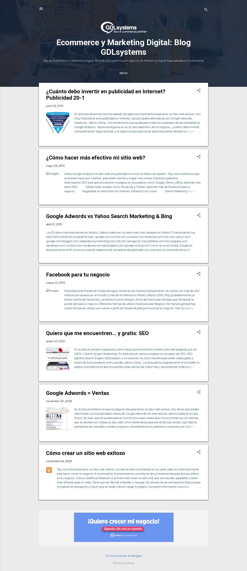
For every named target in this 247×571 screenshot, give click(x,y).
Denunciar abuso (123, 563)
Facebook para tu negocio (78, 274)
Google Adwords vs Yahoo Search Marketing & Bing (109, 216)
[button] (199, 90)
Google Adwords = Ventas (77, 393)
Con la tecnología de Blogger (123, 555)
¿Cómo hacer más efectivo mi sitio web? (95, 157)
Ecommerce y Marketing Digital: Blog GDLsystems (123, 47)
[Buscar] (206, 9)
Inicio (124, 73)
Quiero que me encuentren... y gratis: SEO (97, 333)
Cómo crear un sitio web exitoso (85, 453)
